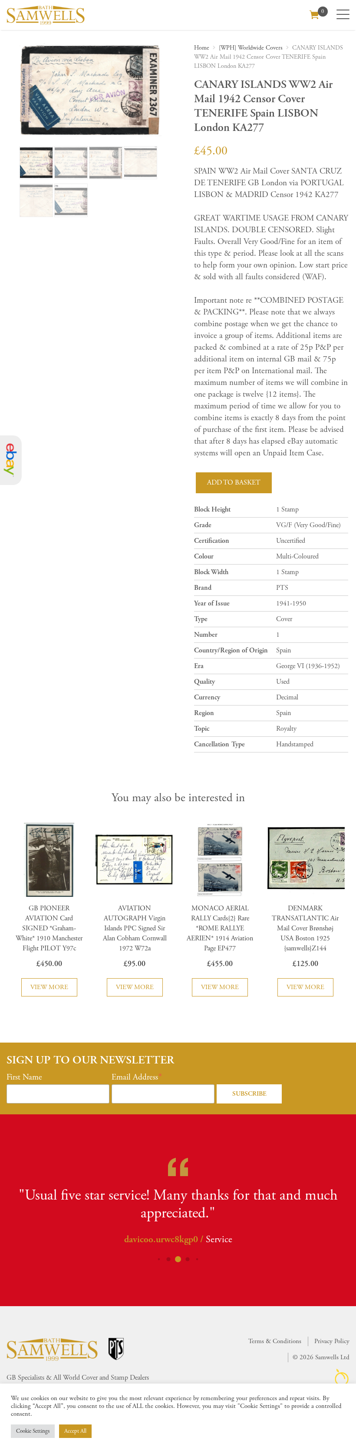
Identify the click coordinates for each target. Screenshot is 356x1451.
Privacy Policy (331, 1341)
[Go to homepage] (46, 15)
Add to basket (233, 482)
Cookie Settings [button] (32, 1431)
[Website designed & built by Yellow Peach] (341, 1377)
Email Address (135, 1077)
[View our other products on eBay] (11, 460)
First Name (24, 1077)
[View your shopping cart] (314, 14)
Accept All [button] (75, 1431)
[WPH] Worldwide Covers (251, 48)
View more (49, 987)
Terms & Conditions (274, 1341)
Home (201, 48)
